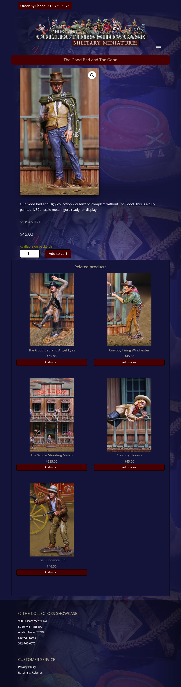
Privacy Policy (27, 667)
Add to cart (58, 253)
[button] (92, 75)
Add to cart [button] (52, 362)
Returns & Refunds (30, 672)
